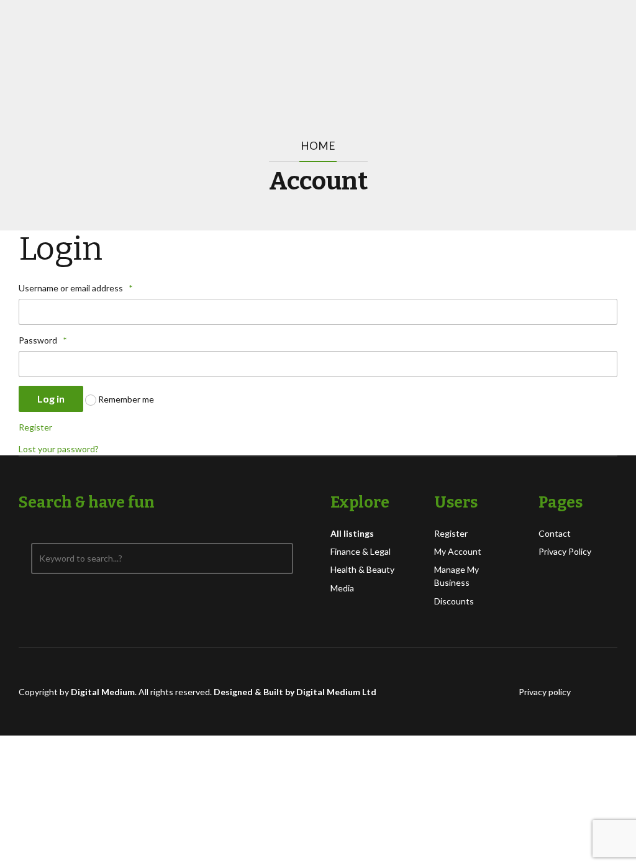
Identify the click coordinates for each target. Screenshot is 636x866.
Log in (51, 398)
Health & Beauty (362, 569)
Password (42, 340)
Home (318, 145)
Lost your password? (59, 449)
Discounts (454, 601)
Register (35, 427)
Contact (554, 533)
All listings (352, 533)
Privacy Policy (564, 551)
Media (342, 588)
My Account (457, 551)
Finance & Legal (360, 551)
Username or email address (75, 288)
